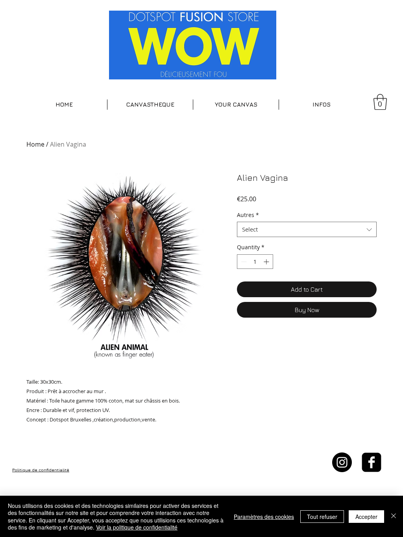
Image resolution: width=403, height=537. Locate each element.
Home (35, 144)
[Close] (393, 516)
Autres (248, 215)
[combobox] (307, 229)
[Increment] (267, 261)
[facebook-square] (371, 462)
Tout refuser (322, 516)
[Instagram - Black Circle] (342, 462)
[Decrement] (243, 261)
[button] (150, 104)
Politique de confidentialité (40, 469)
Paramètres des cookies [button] (264, 516)
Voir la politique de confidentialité (136, 527)
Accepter (366, 516)
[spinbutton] (255, 261)
